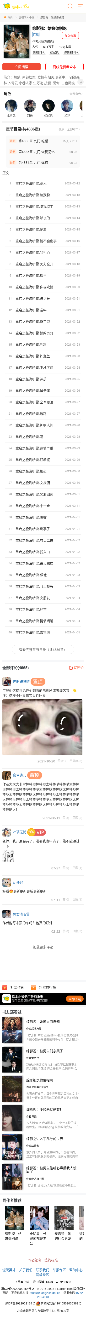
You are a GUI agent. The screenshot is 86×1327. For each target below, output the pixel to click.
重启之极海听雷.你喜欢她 (34, 286)
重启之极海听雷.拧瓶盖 (33, 356)
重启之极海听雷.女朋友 (33, 597)
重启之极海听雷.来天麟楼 (34, 563)
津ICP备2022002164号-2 (17, 1288)
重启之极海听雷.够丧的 (33, 217)
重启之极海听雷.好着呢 (33, 459)
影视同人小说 (26, 17)
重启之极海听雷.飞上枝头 (34, 586)
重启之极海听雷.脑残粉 (33, 194)
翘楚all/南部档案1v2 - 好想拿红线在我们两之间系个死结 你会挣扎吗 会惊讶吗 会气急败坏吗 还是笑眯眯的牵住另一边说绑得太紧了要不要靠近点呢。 (52, 1070)
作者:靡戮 (31, 1116)
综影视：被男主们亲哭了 (44, 1050)
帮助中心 (76, 1269)
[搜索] (70, 6)
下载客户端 (22, 1282)
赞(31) (62, 760)
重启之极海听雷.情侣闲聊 (34, 620)
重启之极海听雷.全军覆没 (34, 402)
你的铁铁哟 (46, 41)
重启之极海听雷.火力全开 (34, 263)
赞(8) (66, 817)
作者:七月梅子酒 (35, 1178)
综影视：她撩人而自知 (43, 1021)
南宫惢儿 (19, 774)
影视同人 (39, 52)
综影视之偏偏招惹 (39, 1080)
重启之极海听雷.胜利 (31, 344)
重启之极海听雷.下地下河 (34, 367)
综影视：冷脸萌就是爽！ (44, 1109)
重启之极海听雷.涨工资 (33, 321)
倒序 (61, 129)
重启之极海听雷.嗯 (29, 436)
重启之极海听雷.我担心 (33, 252)
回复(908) (76, 760)
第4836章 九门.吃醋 (33, 140)
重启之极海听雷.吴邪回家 (34, 494)
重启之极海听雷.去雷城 (33, 632)
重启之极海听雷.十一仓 (33, 505)
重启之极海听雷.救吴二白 (34, 540)
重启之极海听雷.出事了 (33, 528)
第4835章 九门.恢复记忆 (36, 151)
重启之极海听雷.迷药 (31, 379)
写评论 (79, 667)
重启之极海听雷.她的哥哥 (34, 332)
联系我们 (42, 1269)
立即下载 (75, 999)
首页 (10, 17)
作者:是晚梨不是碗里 (37, 1087)
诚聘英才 (9, 1269)
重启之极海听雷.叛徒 (31, 574)
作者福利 (35, 1259)
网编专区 (42, 1274)
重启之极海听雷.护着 (31, 229)
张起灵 (54, 52)
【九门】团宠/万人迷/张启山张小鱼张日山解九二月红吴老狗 (51, 1187)
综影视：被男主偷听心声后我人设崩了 (51, 1169)
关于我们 (25, 1269)
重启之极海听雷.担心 (31, 471)
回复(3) (77, 931)
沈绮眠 (18, 882)
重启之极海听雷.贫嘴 (31, 517)
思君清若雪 (21, 914)
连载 (36, 34)
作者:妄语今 (32, 1058)
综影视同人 (71, 52)
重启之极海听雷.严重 (31, 609)
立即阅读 (21, 66)
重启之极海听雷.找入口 (33, 551)
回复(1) (77, 867)
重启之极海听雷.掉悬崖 (33, 390)
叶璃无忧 (19, 831)
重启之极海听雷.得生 (31, 275)
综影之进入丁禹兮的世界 (44, 1138)
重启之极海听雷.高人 (31, 183)
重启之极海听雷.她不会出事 (36, 240)
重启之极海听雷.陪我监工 (34, 206)
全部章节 (73, 129)
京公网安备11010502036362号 (61, 1303)
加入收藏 (70, 35)
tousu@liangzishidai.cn (45, 1293)
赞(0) (66, 867)
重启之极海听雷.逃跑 (31, 413)
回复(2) (77, 817)
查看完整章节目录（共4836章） (43, 649)
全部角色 (75, 94)
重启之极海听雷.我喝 (31, 309)
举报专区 (59, 1269)
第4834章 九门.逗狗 (33, 162)
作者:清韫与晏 (33, 1028)
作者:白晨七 (32, 1145)
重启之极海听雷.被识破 (33, 298)
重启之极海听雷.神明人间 (34, 425)
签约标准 (51, 1259)
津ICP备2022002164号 (20, 1303)
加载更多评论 (43, 946)
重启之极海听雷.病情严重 (34, 448)
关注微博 (38, 1282)
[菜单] (80, 6)
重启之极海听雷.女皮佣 (33, 482)
